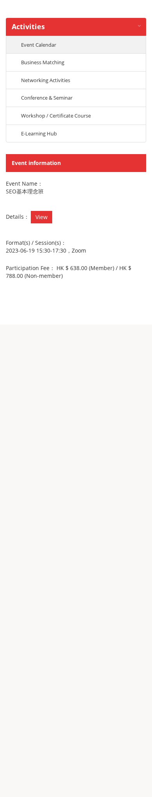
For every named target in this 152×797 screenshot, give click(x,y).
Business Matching (42, 62)
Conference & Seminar (46, 97)
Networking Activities (45, 80)
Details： (17, 216)
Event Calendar (38, 44)
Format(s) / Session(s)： (36, 242)
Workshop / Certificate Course (56, 115)
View (41, 217)
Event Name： (24, 183)
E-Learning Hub (39, 133)
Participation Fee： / (68, 271)
